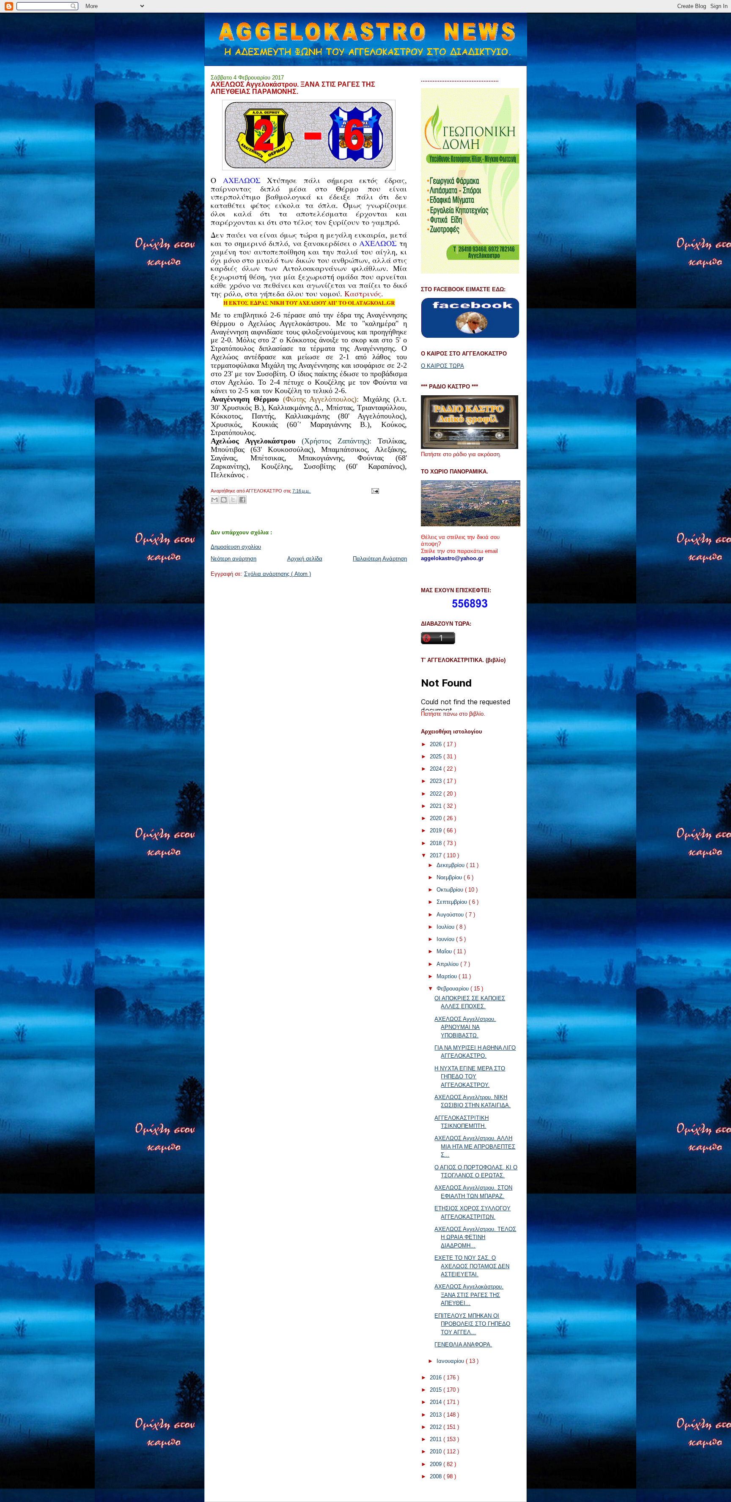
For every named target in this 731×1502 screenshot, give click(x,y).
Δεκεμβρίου (451, 865)
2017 (436, 855)
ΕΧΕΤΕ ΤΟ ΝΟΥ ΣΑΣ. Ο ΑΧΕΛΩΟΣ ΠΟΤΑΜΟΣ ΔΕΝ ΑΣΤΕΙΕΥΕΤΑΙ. (471, 1266)
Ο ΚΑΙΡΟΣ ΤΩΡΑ (442, 366)
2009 (436, 1464)
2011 (436, 1439)
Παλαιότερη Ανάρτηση (380, 558)
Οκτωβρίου (451, 889)
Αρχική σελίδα (304, 558)
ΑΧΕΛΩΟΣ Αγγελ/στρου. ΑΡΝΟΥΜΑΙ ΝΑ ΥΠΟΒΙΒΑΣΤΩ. (465, 1027)
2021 (436, 806)
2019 (436, 830)
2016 (436, 1377)
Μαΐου (445, 951)
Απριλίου (448, 964)
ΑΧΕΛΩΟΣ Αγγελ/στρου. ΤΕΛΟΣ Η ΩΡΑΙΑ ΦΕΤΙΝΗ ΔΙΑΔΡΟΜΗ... (475, 1237)
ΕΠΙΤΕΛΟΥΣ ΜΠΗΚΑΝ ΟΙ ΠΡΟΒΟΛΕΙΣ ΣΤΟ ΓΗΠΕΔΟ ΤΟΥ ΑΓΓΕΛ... (472, 1324)
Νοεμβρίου (450, 877)
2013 (436, 1415)
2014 (436, 1402)
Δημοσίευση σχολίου (236, 547)
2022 (436, 794)
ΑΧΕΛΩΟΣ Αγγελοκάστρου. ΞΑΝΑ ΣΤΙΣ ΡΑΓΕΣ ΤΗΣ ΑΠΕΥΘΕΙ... (468, 1294)
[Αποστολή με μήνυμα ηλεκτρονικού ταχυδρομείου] (214, 499)
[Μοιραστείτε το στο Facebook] (242, 499)
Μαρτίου (448, 976)
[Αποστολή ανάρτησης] (374, 490)
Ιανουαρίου (451, 1361)
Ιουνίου (446, 939)
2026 (436, 744)
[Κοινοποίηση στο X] (233, 499)
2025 (436, 756)
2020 (436, 818)
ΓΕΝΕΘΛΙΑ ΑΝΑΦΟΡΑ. (463, 1344)
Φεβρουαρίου (453, 988)
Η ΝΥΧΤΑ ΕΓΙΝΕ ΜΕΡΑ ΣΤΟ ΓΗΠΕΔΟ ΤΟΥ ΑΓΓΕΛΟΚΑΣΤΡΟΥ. (469, 1076)
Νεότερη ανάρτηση (233, 558)
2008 (436, 1476)
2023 (436, 781)
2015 (436, 1390)
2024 (436, 769)
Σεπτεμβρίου (453, 902)
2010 (436, 1451)
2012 (436, 1427)
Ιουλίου (446, 927)
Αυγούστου (451, 914)
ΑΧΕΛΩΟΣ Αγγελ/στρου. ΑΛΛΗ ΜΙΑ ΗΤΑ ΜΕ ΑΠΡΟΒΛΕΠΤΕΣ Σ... (474, 1146)
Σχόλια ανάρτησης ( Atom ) (277, 574)
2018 (436, 843)
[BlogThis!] (224, 499)
